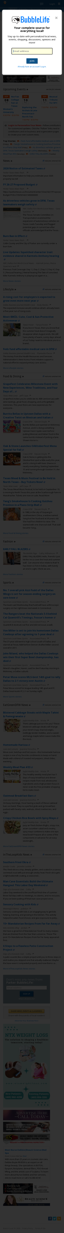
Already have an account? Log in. (32, 66)
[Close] (56, 18)
